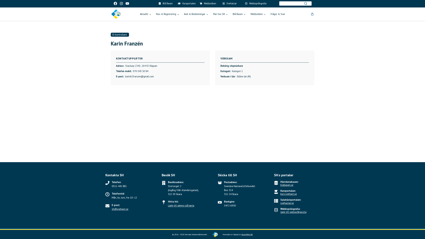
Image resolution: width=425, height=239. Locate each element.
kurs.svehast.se (288, 194)
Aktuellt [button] (144, 14)
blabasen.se (286, 185)
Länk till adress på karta (181, 205)
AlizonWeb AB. (247, 234)
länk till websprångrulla (293, 212)
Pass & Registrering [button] (166, 14)
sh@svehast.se (120, 209)
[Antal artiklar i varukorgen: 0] (312, 14)
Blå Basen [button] (238, 14)
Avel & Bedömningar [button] (194, 14)
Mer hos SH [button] (219, 14)
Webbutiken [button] (257, 14)
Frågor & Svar (278, 14)
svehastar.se (287, 203)
